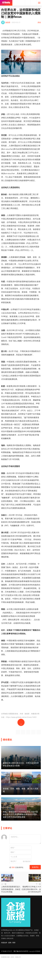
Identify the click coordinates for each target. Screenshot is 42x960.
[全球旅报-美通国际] (6, 3)
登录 (13, 867)
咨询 (9, 943)
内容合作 (4, 943)
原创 (39, 22)
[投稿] (33, 3)
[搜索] (28, 3)
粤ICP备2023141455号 (21, 951)
